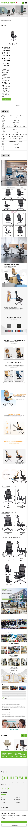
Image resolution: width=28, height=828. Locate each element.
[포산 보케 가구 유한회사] (8, 2)
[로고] (14, 778)
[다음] (19, 44)
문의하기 (6, 99)
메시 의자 (11, 20)
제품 (7, 20)
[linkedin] (8, 788)
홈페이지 (3, 20)
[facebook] (5, 788)
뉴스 (4, 802)
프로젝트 (18, 799)
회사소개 (18, 797)
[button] (22, 735)
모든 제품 (3, 25)
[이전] (7, 44)
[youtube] (2, 788)
